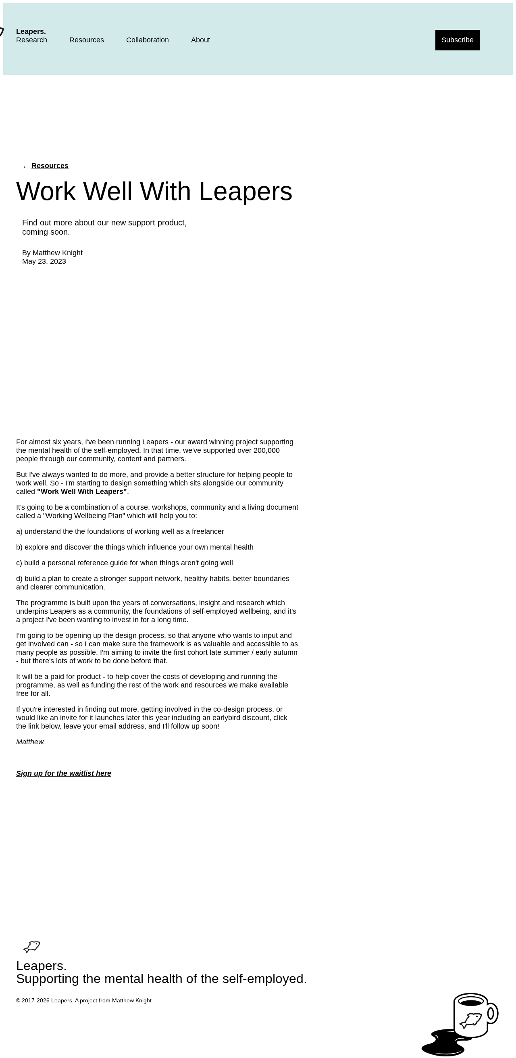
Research (31, 40)
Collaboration (147, 40)
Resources (86, 40)
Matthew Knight (58, 253)
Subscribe (457, 40)
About (200, 40)
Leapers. (31, 31)
